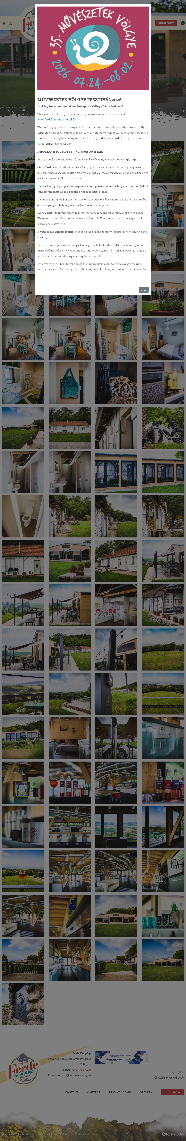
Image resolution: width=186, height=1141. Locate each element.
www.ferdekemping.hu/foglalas (57, 119)
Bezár (144, 289)
